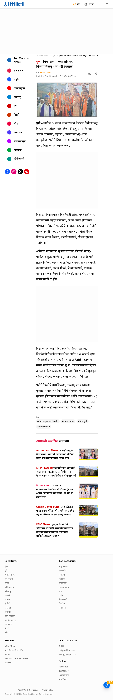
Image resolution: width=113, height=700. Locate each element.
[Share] (96, 73)
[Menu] (106, 4)
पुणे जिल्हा (9, 578)
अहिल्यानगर (9, 587)
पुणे (54, 55)
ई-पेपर (61, 646)
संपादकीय (63, 570)
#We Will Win (43, 426)
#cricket (8, 662)
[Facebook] (7, 171)
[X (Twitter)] (20, 171)
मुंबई (6, 566)
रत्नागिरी (8, 611)
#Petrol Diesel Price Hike (16, 658)
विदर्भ (7, 628)
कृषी (60, 591)
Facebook (63, 666)
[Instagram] (13, 171)
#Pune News (68, 421)
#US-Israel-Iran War (14, 650)
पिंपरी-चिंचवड (10, 574)
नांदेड (7, 583)
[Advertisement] (56, 31)
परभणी (7, 595)
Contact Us (33, 690)
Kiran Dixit (45, 72)
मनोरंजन (62, 607)
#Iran (7, 654)
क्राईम (61, 595)
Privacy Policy (47, 690)
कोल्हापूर (8, 591)
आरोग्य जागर (64, 587)
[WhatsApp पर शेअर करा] (90, 73)
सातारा (7, 599)
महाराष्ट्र (62, 578)
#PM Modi (10, 646)
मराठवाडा (8, 624)
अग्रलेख (62, 574)
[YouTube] (26, 171)
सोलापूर (8, 607)
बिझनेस (62, 603)
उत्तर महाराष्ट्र (10, 616)
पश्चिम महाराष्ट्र (10, 620)
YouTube (63, 679)
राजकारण (63, 583)
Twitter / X (64, 670)
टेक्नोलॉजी (63, 599)
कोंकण (7, 632)
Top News (64, 566)
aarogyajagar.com (67, 654)
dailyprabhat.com (67, 650)
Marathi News (42, 55)
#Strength (82, 421)
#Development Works (47, 421)
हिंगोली (7, 603)
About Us (22, 690)
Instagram (64, 674)
